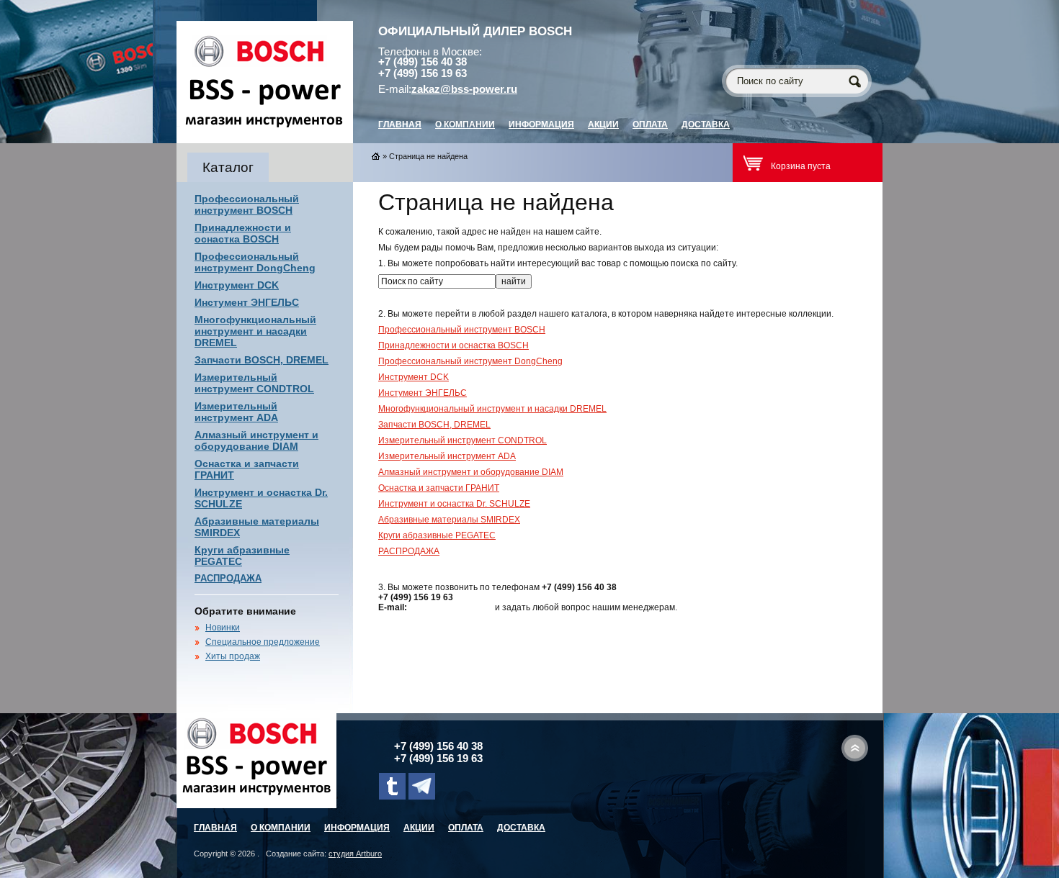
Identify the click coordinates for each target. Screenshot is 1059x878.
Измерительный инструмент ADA (236, 411)
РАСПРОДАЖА (228, 578)
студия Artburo (355, 853)
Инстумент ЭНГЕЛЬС (247, 302)
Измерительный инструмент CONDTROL (254, 382)
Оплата (650, 124)
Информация (541, 124)
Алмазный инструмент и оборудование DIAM (256, 440)
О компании (465, 124)
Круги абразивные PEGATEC (437, 535)
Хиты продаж (232, 656)
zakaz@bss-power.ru (464, 89)
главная (399, 124)
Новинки (222, 628)
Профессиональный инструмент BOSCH (247, 204)
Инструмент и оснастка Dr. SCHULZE (454, 504)
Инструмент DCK (237, 285)
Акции (603, 124)
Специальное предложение (262, 642)
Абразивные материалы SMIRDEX (449, 520)
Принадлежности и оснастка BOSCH (243, 233)
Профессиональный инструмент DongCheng (255, 261)
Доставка (706, 124)
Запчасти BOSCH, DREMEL (262, 360)
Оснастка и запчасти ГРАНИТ (438, 488)
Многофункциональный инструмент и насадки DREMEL (255, 331)
